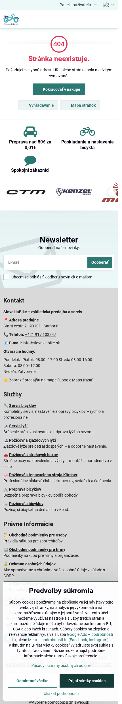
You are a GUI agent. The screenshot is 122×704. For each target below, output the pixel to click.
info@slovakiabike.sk (41, 343)
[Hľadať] (83, 19)
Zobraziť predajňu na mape (33, 380)
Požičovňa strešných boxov (33, 454)
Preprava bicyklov (25, 489)
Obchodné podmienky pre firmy (37, 549)
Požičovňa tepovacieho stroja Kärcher (43, 475)
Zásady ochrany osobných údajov (61, 665)
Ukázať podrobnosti (61, 693)
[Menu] (111, 19)
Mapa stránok (83, 105)
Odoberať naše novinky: (59, 247)
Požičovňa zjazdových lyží (32, 440)
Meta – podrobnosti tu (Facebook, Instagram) (68, 640)
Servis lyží (18, 426)
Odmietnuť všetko (32, 681)
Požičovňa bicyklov (26, 503)
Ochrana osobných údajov (32, 564)
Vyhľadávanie (41, 105)
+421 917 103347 (40, 334)
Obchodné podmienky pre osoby (38, 535)
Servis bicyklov (22, 405)
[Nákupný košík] (97, 19)
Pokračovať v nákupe (61, 89)
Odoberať (99, 262)
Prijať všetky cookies (87, 681)
